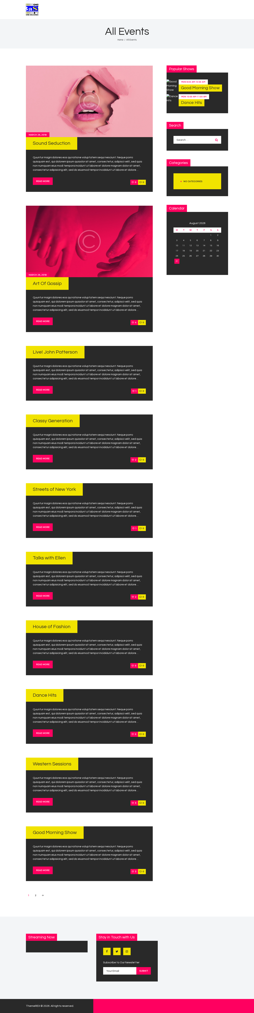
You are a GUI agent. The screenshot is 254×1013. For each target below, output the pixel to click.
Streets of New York (54, 489)
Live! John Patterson (55, 352)
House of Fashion (51, 626)
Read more (43, 181)
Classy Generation (53, 420)
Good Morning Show (55, 832)
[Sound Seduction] (89, 101)
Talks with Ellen (49, 557)
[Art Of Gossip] (89, 241)
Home (120, 40)
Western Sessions (52, 763)
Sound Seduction (51, 143)
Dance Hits (45, 695)
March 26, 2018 (38, 134)
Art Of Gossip (47, 283)
